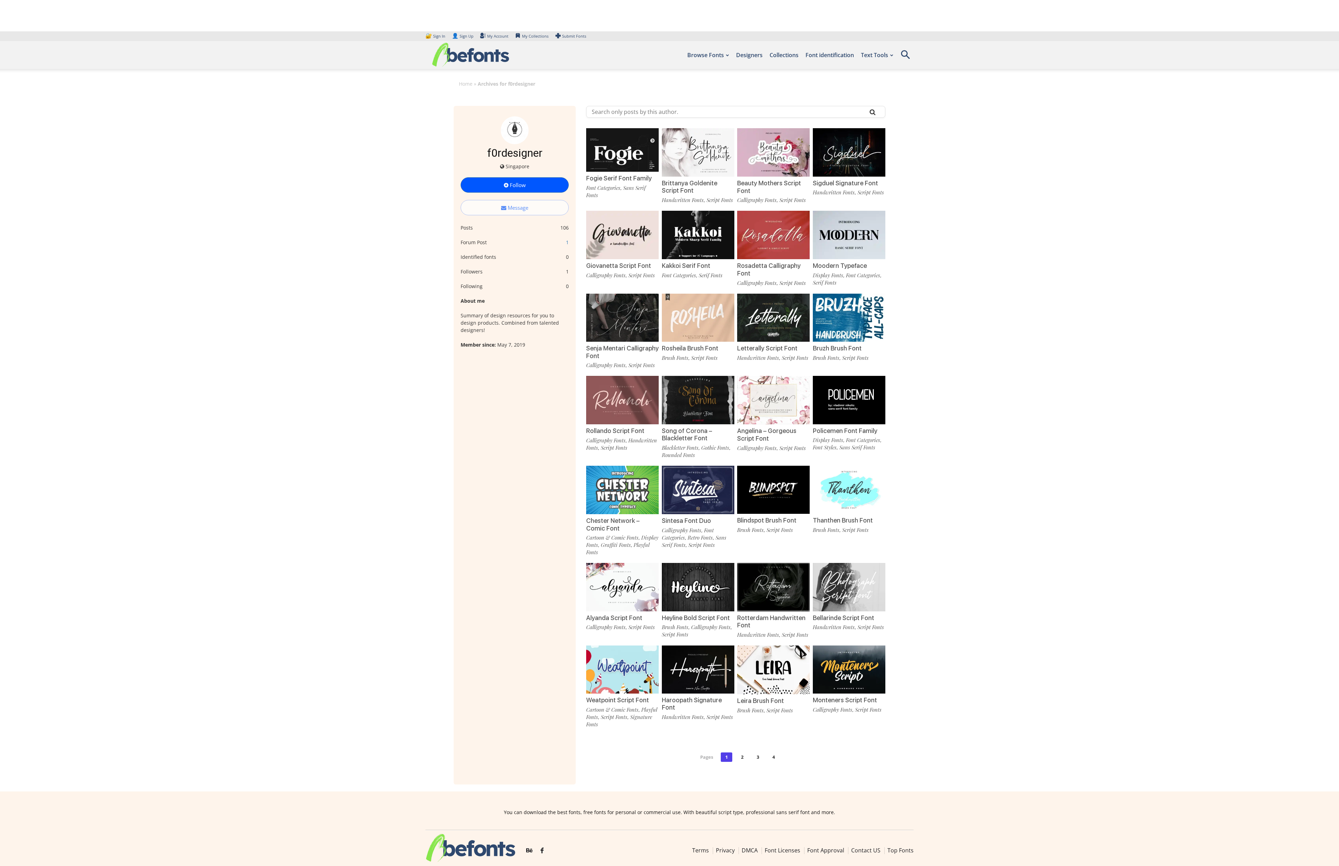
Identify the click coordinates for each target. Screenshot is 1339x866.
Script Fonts (719, 199)
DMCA (750, 850)
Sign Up (463, 36)
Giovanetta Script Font (618, 265)
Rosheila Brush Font (690, 348)
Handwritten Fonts (683, 199)
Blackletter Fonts (680, 447)
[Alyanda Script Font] (622, 586)
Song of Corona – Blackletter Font (687, 434)
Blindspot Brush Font (766, 520)
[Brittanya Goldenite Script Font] (698, 151)
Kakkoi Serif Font (686, 265)
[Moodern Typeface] (849, 234)
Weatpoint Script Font (617, 700)
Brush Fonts (675, 357)
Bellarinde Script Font (843, 617)
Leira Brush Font (760, 700)
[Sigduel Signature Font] (849, 151)
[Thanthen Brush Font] (849, 489)
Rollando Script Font (615, 430)
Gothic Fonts (715, 447)
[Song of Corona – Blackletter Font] (698, 399)
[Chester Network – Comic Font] (622, 489)
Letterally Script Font (767, 348)
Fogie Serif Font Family (619, 178)
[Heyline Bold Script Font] (698, 586)
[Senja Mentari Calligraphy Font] (622, 317)
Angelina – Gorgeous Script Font (766, 434)
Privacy (725, 850)
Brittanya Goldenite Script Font (689, 186)
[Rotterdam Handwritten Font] (773, 586)
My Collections (535, 36)
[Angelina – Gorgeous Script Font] (773, 399)
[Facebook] (542, 851)
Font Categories (603, 187)
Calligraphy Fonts (757, 199)
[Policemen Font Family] (849, 399)
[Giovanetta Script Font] (622, 234)
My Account (497, 36)
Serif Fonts (711, 275)
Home (465, 83)
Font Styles (825, 447)
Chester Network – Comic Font (613, 524)
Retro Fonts (700, 537)
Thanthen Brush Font (843, 520)
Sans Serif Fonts (857, 447)
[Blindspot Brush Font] (773, 489)
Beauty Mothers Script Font (769, 186)
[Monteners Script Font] (849, 669)
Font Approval (825, 850)
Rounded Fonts (678, 454)
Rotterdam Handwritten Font (771, 621)
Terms (700, 850)
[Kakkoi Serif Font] (698, 234)
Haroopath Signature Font (692, 703)
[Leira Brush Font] (773, 669)
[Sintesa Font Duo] (698, 489)
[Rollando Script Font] (622, 399)
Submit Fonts (574, 36)
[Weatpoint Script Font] (622, 669)
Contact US (865, 850)
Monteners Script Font (845, 700)
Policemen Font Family (845, 430)
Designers (749, 55)
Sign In (435, 36)
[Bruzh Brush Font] (849, 317)
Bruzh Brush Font (837, 348)
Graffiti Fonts (616, 544)
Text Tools (874, 55)
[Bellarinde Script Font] (849, 586)
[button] (905, 57)
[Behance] (529, 851)
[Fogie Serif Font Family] (622, 149)
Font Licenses (782, 850)
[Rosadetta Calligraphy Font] (773, 234)
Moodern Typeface (840, 265)
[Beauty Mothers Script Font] (773, 151)
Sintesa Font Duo (686, 520)
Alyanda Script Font (614, 617)
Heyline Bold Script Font (696, 617)
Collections (784, 55)
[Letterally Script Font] (773, 317)
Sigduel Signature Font (845, 183)
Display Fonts (828, 275)
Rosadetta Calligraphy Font (769, 269)
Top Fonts (900, 850)
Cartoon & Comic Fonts (612, 537)
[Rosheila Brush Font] (698, 317)
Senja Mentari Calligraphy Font (622, 352)
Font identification (829, 55)
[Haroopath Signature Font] (698, 669)
